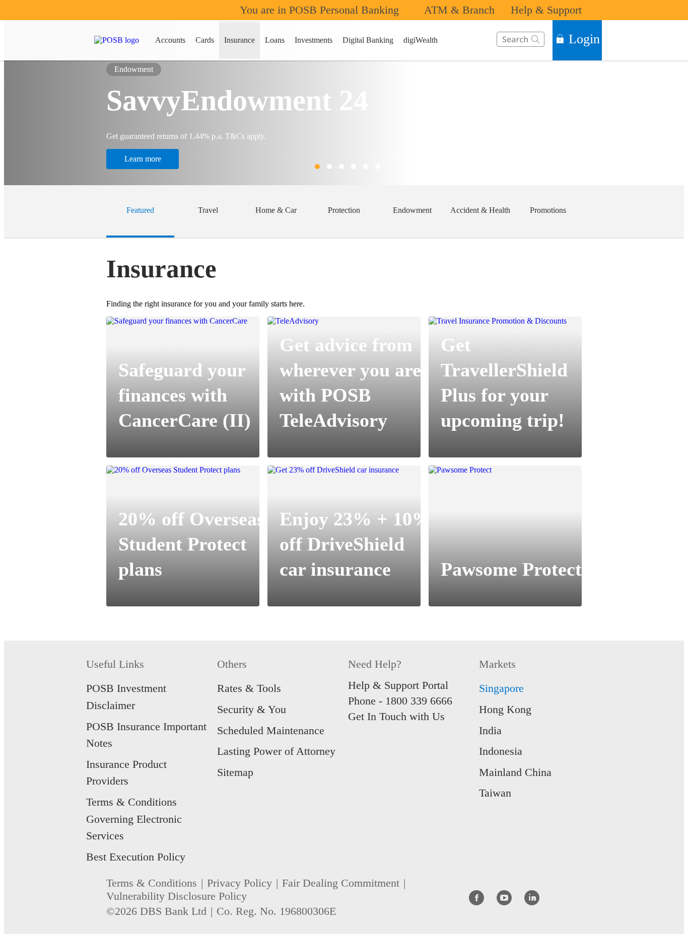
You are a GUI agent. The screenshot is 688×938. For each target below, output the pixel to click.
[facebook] (476, 897)
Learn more (142, 158)
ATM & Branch (459, 10)
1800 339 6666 (418, 700)
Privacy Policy (239, 883)
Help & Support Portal (398, 685)
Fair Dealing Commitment (340, 883)
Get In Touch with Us (396, 716)
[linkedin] (531, 897)
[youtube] (504, 897)
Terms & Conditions (151, 883)
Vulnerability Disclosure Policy (176, 896)
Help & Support (546, 10)
